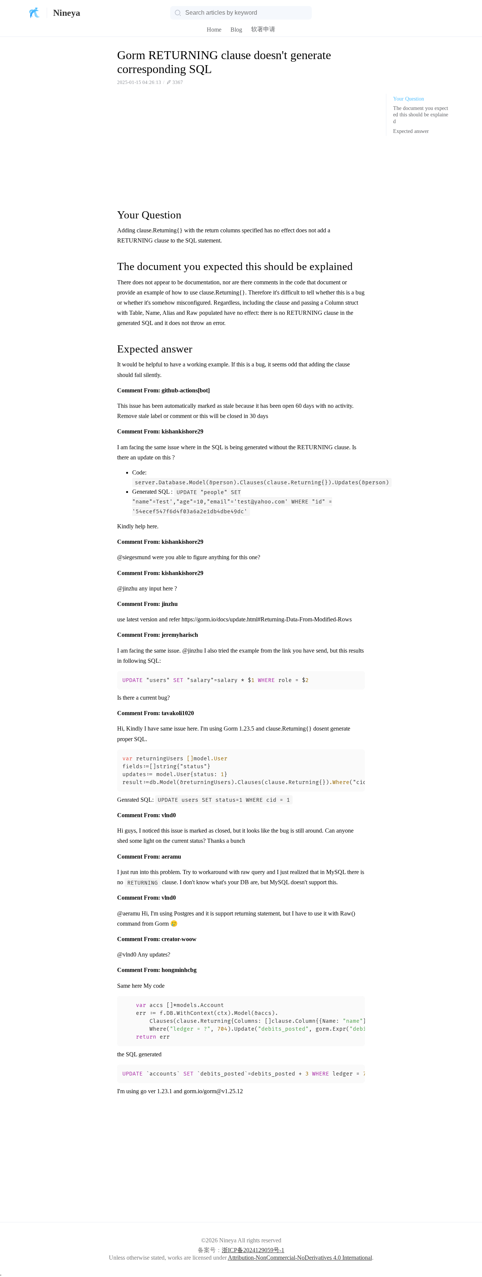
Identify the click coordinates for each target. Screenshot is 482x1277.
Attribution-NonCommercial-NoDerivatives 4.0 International (300, 1257)
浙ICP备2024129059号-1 (253, 1250)
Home (214, 29)
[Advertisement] (241, 146)
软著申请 (263, 29)
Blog (236, 29)
